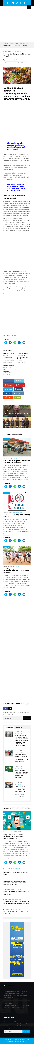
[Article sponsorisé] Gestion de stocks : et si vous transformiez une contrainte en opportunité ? (16, 893)
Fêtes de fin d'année (10, 63)
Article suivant (9, 422)
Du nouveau (9, 727)
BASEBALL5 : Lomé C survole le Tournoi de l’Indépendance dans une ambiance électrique (21, 774)
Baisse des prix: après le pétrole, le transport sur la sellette (16, 461)
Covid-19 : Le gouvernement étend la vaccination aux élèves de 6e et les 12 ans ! (16, 570)
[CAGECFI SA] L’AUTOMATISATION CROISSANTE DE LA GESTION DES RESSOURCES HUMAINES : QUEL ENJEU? (16, 872)
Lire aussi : (16, 146)
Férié (16, 60)
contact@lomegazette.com (16, 1007)
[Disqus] (17, 628)
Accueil (5, 43)
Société (25, 43)
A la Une (19, 43)
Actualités (12, 43)
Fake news (10, 60)
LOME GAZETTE (20, 51)
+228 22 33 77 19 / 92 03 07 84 (19, 1005)
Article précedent (9, 411)
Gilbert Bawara (22, 63)
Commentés (18, 727)
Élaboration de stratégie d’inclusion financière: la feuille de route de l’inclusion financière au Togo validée (16, 883)
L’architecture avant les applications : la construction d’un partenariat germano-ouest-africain (21, 758)
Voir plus (27, 808)
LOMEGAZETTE (17, 3)
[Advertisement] (17, 24)
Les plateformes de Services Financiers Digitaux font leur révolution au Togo (13, 836)
